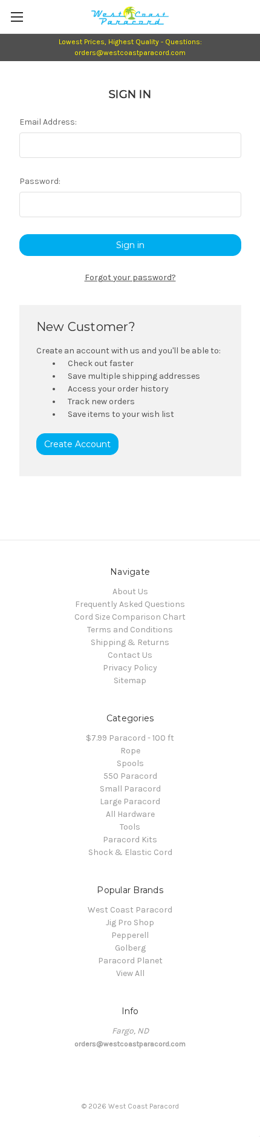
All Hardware (130, 814)
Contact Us (130, 655)
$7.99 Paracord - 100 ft (130, 738)
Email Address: (48, 122)
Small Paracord (130, 789)
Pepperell (130, 935)
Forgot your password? (130, 277)
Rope (130, 750)
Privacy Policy (130, 668)
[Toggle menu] (16, 16)
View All (130, 973)
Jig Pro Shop (130, 922)
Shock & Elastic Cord (130, 852)
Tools (130, 827)
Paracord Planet (130, 960)
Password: (39, 181)
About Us (130, 591)
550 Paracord (130, 776)
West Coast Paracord (130, 910)
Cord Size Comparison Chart (130, 617)
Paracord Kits (130, 839)
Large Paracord (130, 801)
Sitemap (130, 680)
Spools (130, 763)
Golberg (130, 948)
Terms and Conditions (130, 629)
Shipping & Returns (130, 642)
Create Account (77, 444)
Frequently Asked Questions (130, 604)
